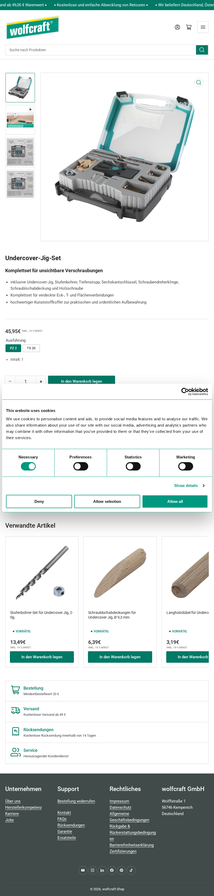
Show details (186, 485)
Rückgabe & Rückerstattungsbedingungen (133, 832)
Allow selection (107, 501)
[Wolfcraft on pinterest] (121, 870)
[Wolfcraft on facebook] (112, 870)
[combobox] (107, 49)
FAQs (62, 819)
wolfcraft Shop (113, 889)
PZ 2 (13, 348)
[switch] (80, 466)
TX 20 (31, 348)
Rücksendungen (71, 825)
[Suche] (202, 49)
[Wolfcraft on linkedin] (102, 870)
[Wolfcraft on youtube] (83, 870)
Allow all (175, 501)
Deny (39, 501)
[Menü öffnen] (203, 27)
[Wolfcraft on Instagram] (92, 870)
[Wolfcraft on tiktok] (131, 870)
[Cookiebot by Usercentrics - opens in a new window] (185, 391)
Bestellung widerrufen (76, 801)
